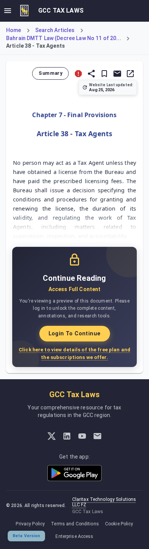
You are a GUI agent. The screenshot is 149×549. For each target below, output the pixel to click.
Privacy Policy (30, 523)
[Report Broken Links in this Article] (78, 73)
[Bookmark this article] (104, 73)
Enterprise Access (74, 536)
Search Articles (55, 30)
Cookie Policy (119, 523)
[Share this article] (91, 73)
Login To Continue (75, 333)
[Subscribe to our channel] (82, 436)
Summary (50, 73)
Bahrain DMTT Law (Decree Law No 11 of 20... (63, 38)
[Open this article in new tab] (130, 73)
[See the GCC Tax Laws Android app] (74, 473)
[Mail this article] (117, 73)
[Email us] (97, 436)
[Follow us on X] (51, 436)
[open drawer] (7, 10)
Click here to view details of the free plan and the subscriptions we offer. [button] (74, 353)
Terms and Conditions (75, 523)
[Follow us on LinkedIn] (66, 436)
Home (13, 30)
